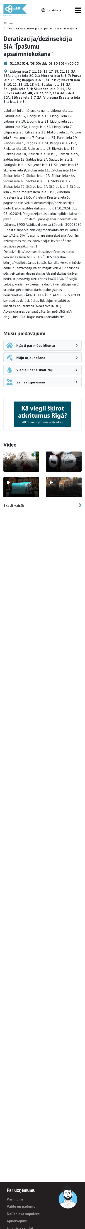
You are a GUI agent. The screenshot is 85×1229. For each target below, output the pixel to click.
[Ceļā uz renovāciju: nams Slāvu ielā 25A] (21, 462)
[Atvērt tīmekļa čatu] (68, 1197)
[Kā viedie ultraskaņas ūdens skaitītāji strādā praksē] (64, 462)
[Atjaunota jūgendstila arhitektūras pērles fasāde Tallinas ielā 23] (64, 487)
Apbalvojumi (17, 1221)
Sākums (8, 23)
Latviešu (52, 10)
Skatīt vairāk (13, 505)
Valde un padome (21, 1206)
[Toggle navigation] (78, 10)
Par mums (15, 1199)
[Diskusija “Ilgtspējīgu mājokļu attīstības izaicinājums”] (21, 487)
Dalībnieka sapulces (23, 1213)
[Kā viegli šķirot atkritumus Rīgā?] (42, 414)
